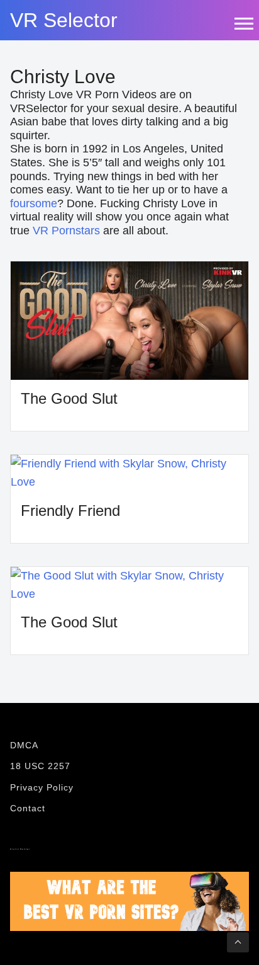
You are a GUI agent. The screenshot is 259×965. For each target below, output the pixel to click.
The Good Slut (69, 398)
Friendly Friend (70, 510)
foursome (33, 203)
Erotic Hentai (20, 849)
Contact (27, 808)
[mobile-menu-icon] (243, 23)
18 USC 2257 (40, 766)
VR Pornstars (66, 230)
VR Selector (64, 20)
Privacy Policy (42, 787)
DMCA (24, 745)
